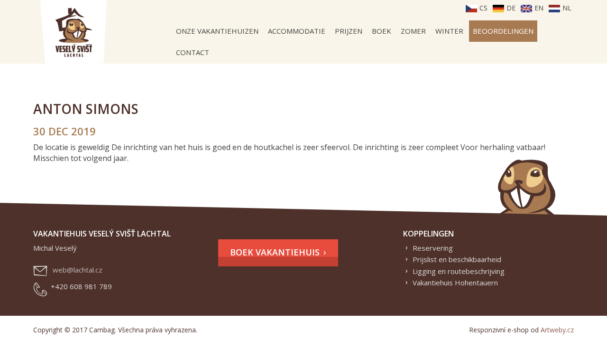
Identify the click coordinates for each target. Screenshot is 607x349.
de (510, 7)
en (538, 7)
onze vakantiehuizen (217, 31)
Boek (381, 31)
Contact (192, 52)
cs (482, 7)
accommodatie (296, 31)
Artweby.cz (557, 329)
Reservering (433, 248)
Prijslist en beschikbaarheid (457, 259)
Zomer (413, 31)
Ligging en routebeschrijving (459, 271)
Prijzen (348, 31)
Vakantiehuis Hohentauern (455, 282)
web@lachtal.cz (77, 269)
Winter (449, 31)
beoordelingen (503, 31)
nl (566, 7)
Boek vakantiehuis (275, 252)
